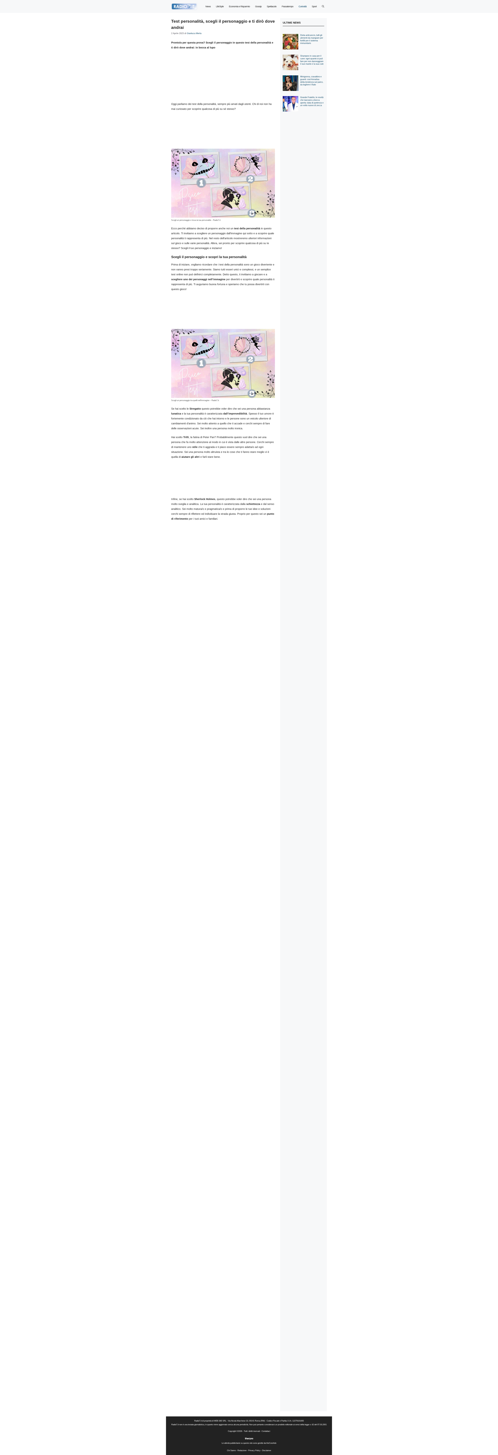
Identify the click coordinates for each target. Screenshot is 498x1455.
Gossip (258, 6)
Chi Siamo (231, 1450)
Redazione (242, 1450)
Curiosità (303, 6)
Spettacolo (271, 6)
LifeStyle (220, 6)
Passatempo (287, 6)
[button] (323, 6)
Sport (314, 6)
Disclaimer (266, 1450)
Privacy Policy (254, 1450)
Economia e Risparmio (239, 6)
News (208, 6)
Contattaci (266, 1431)
